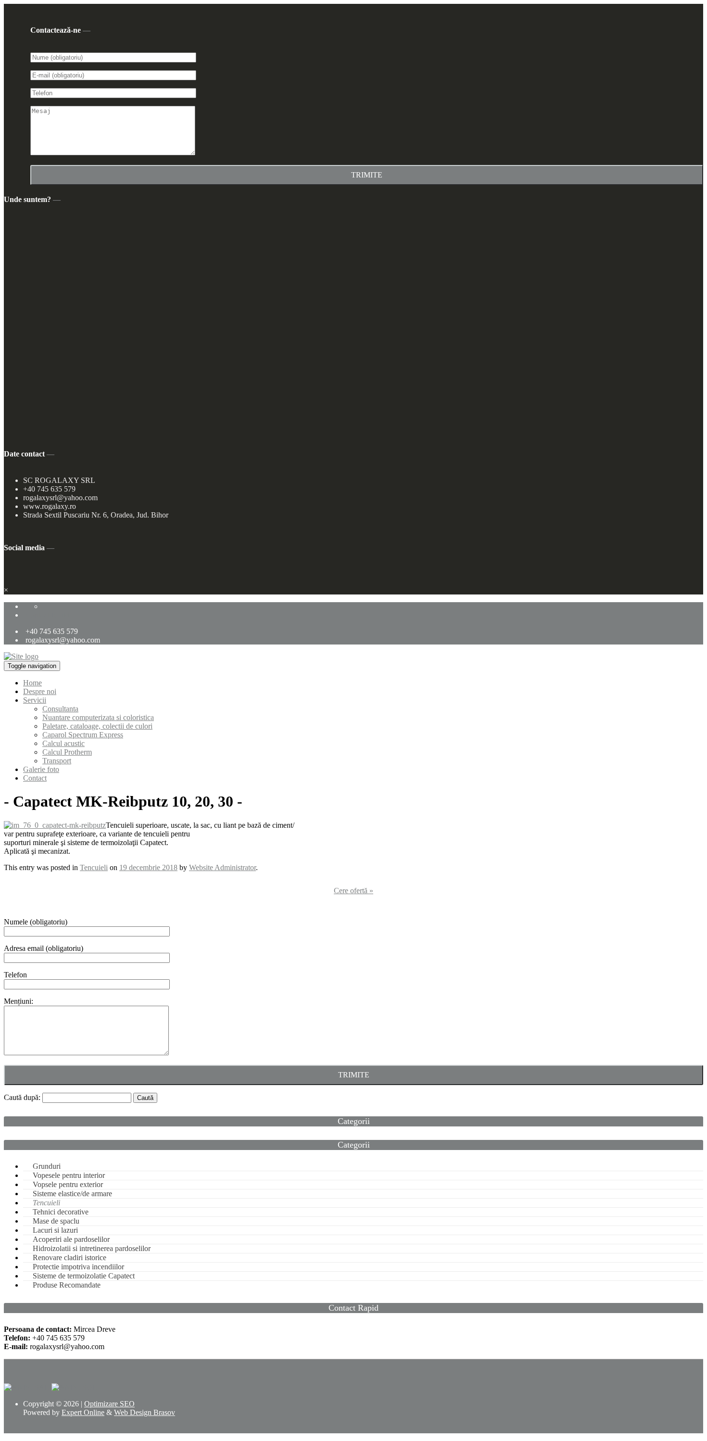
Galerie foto (41, 769)
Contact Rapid (47, 615)
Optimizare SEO (109, 1404)
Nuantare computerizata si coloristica (98, 717)
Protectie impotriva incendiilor (78, 1267)
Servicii (34, 700)
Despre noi (39, 691)
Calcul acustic (63, 743)
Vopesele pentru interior (69, 1175)
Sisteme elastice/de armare (72, 1193)
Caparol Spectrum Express (82, 735)
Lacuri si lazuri (55, 1230)
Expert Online (83, 1412)
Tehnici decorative (60, 1212)
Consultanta (60, 709)
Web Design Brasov (144, 1412)
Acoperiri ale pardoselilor (71, 1239)
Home (32, 683)
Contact (35, 778)
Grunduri (47, 1166)
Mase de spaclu (56, 1221)
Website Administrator (222, 867)
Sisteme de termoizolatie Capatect (84, 1276)
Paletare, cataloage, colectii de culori (97, 726)
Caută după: (22, 1097)
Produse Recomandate (67, 1285)
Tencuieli (94, 867)
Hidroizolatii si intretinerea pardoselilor (92, 1248)
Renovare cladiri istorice (69, 1257)
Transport (56, 761)
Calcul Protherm (67, 752)
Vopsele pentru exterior (68, 1184)
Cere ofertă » (353, 890)
